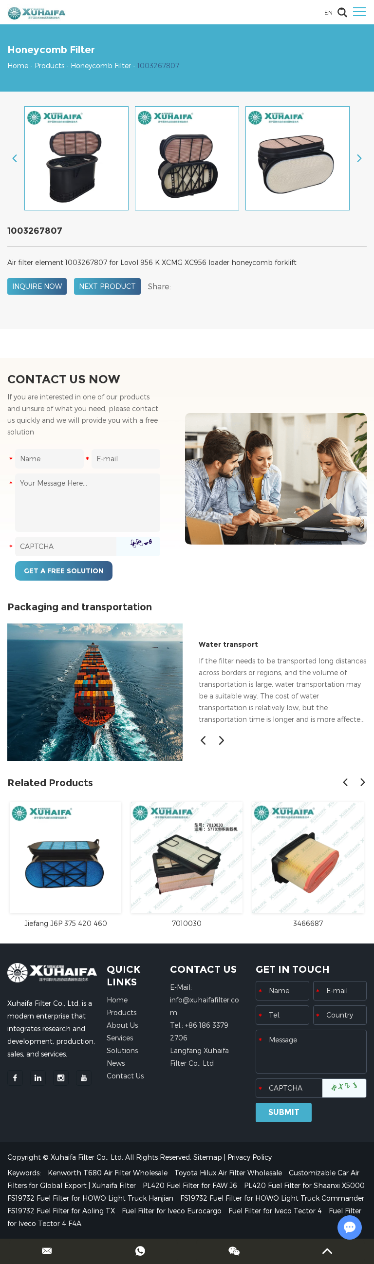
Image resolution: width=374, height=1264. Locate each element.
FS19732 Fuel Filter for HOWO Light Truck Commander (272, 1198)
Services (120, 1038)
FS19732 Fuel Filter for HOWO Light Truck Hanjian (91, 1198)
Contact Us (125, 1076)
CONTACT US (203, 969)
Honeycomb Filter (101, 65)
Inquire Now (37, 286)
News (116, 1063)
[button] (203, 740)
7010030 (187, 923)
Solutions (122, 1050)
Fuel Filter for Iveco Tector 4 (276, 1211)
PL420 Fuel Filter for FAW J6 (191, 1185)
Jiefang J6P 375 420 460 (65, 923)
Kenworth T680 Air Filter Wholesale (108, 1173)
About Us (122, 1025)
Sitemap (207, 1157)
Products (49, 65)
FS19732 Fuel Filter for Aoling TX (62, 1211)
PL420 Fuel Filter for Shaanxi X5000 (304, 1185)
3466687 (308, 923)
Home (17, 65)
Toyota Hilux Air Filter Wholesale (229, 1173)
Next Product (107, 286)
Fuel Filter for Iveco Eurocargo (173, 1211)
